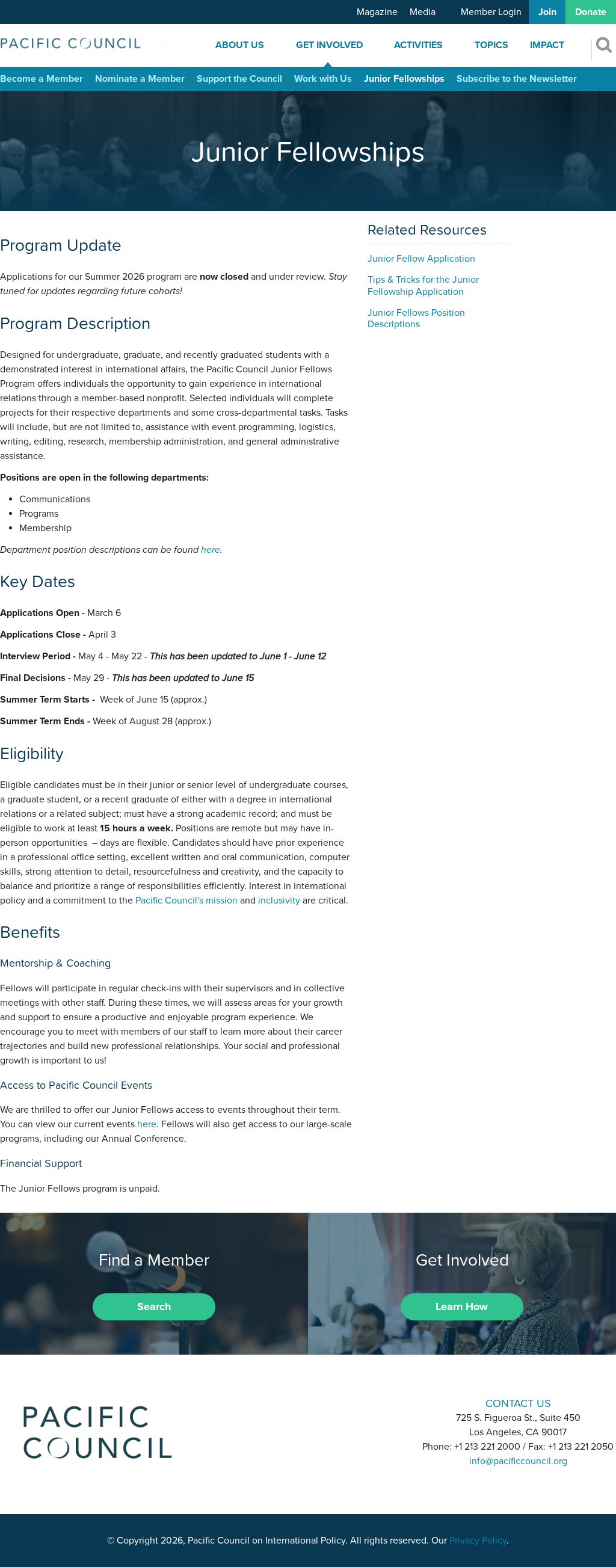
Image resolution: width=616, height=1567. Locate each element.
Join (547, 12)
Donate (590, 12)
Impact (547, 45)
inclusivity (279, 900)
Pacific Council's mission (186, 900)
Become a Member (41, 79)
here (210, 550)
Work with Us (323, 79)
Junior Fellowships (404, 79)
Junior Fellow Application (421, 259)
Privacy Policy (478, 1541)
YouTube (339, 1402)
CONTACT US (518, 1403)
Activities (418, 45)
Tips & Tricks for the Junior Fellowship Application (423, 285)
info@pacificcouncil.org (518, 1461)
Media (423, 12)
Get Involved (329, 45)
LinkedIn (276, 1402)
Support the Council (239, 79)
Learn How (462, 1306)
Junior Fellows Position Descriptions (416, 318)
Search (154, 1306)
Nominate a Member (140, 79)
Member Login (491, 12)
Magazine (377, 12)
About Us (239, 45)
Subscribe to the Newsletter (517, 79)
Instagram (308, 1402)
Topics (491, 45)
